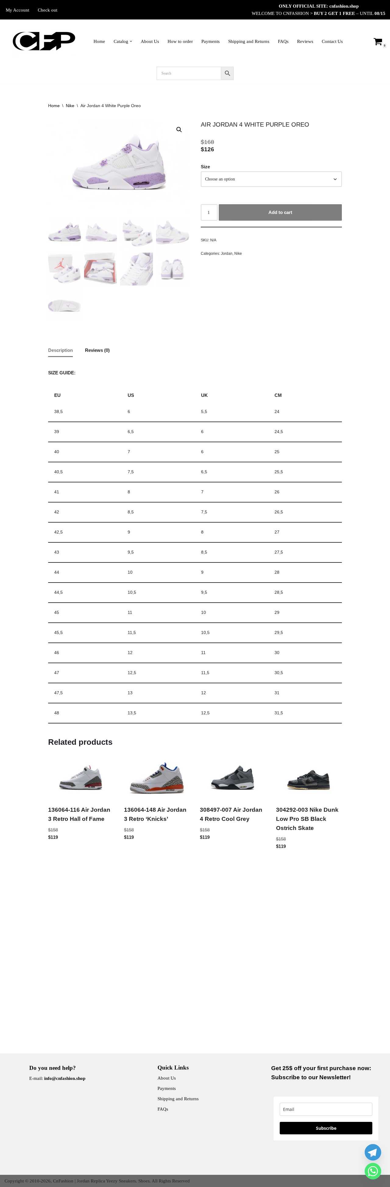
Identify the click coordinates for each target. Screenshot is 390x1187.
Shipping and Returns (248, 41)
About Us (150, 41)
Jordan (226, 253)
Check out (47, 10)
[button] (131, 41)
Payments (210, 41)
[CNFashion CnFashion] (44, 41)
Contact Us (332, 41)
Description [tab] (60, 350)
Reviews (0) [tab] (97, 350)
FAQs (283, 41)
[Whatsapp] (373, 1171)
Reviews (305, 41)
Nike (70, 105)
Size (205, 166)
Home (99, 41)
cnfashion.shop (344, 6)
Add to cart (280, 212)
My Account (17, 10)
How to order (180, 41)
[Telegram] (373, 1152)
